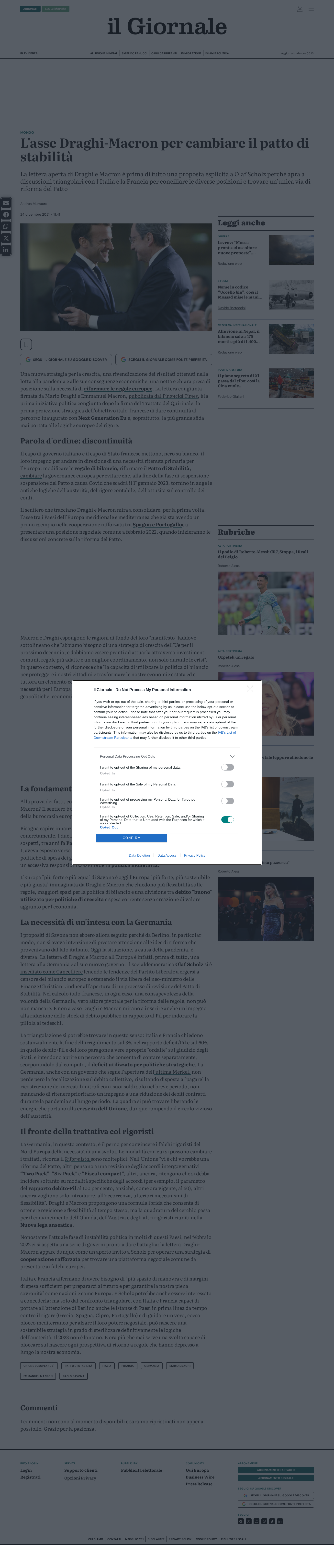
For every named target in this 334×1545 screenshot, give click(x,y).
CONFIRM (132, 838)
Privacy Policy (194, 855)
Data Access (167, 855)
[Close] (251, 690)
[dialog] (167, 773)
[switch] (227, 767)
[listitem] (167, 756)
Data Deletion (139, 855)
